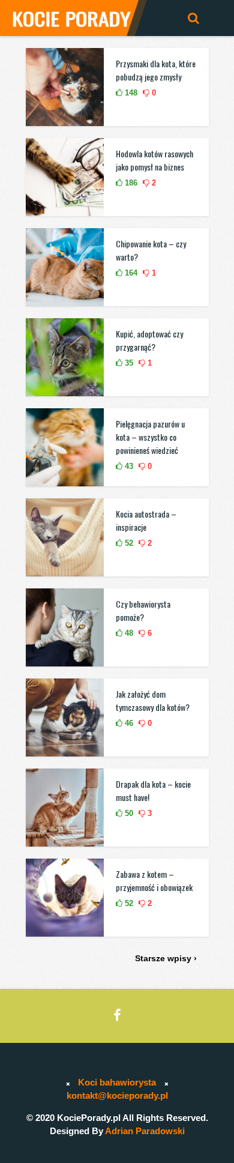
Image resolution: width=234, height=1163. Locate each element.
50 (127, 813)
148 (129, 92)
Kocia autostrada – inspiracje (146, 520)
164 (129, 272)
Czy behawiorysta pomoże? (143, 610)
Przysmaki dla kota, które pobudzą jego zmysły (156, 70)
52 (127, 543)
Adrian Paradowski (145, 1131)
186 (129, 182)
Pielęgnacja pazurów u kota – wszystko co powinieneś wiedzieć (150, 436)
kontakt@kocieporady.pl (117, 1095)
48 (127, 633)
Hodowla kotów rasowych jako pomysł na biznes (154, 160)
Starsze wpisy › (166, 958)
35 (127, 362)
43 (127, 466)
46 (127, 723)
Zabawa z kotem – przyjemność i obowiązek (154, 880)
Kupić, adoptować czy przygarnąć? (149, 340)
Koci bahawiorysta (117, 1082)
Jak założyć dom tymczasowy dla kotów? (153, 700)
